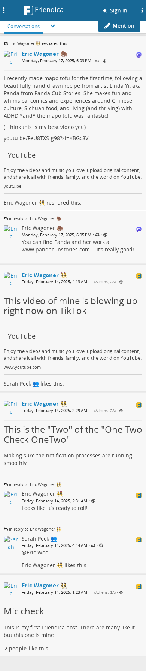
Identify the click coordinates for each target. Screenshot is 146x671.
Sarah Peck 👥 (21, 383)
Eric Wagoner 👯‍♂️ (25, 43)
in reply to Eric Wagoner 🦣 (35, 218)
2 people (15, 648)
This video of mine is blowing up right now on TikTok (70, 305)
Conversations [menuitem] (23, 26)
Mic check (24, 611)
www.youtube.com (22, 367)
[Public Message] (104, 60)
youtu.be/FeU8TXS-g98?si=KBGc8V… (48, 138)
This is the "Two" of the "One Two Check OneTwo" (73, 434)
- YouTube (20, 155)
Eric (31, 552)
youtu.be (12, 186)
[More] (53, 26)
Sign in (118, 10)
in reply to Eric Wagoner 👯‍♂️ (35, 484)
